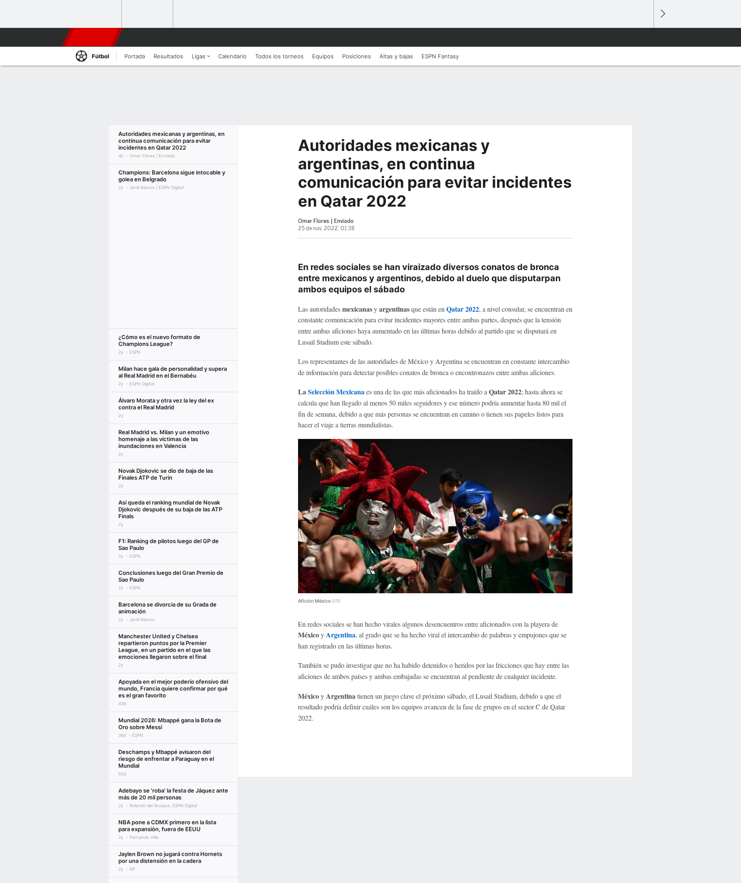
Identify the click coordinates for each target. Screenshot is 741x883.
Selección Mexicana (336, 391)
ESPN (93, 37)
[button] (643, 37)
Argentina (340, 635)
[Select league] (96, 14)
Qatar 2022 (462, 309)
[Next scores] (662, 14)
